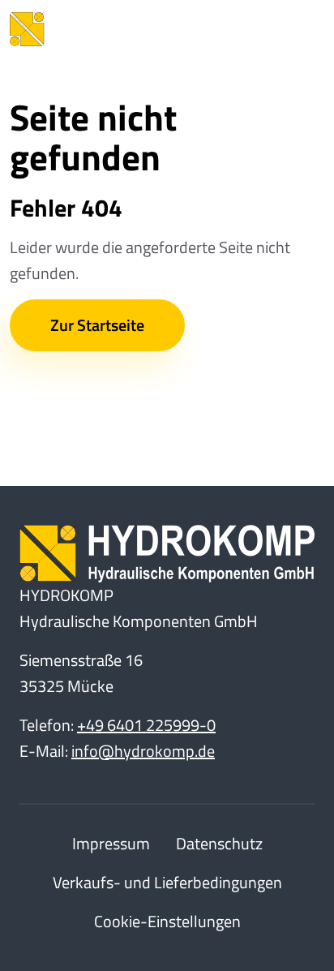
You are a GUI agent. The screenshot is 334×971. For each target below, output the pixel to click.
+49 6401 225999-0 (146, 724)
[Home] (99, 29)
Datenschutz (219, 843)
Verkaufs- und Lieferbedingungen (167, 882)
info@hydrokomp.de (143, 750)
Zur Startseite (97, 324)
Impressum (111, 843)
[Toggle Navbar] (300, 29)
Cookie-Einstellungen (167, 921)
